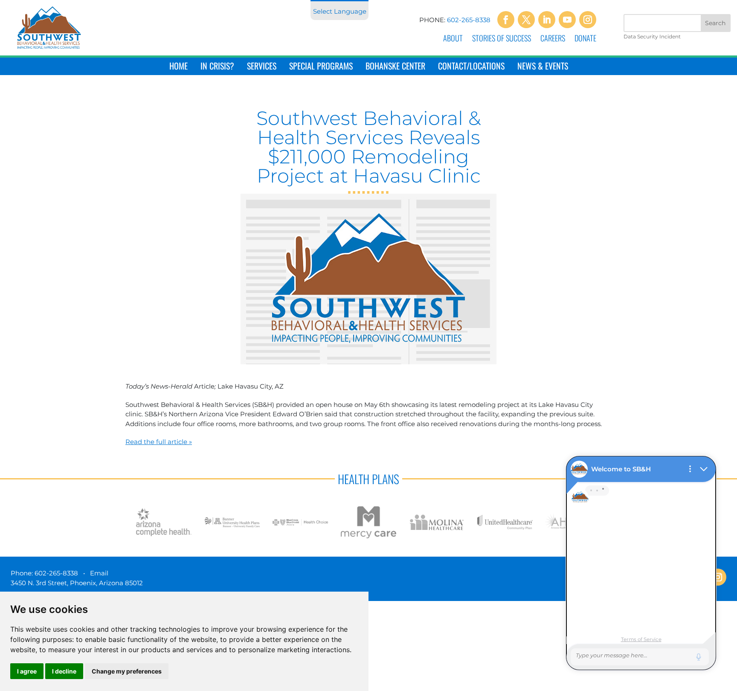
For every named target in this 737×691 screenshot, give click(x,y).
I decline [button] (64, 671)
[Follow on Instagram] (587, 19)
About (453, 39)
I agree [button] (27, 671)
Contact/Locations (471, 67)
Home (178, 67)
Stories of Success (501, 39)
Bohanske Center (395, 67)
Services (261, 67)
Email (99, 573)
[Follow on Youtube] (567, 19)
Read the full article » (158, 442)
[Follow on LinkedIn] (546, 19)
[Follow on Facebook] (505, 19)
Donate (585, 39)
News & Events (542, 67)
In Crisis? (217, 67)
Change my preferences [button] (127, 671)
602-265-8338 (468, 20)
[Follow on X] (526, 19)
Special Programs (321, 67)
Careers (552, 39)
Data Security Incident (652, 36)
